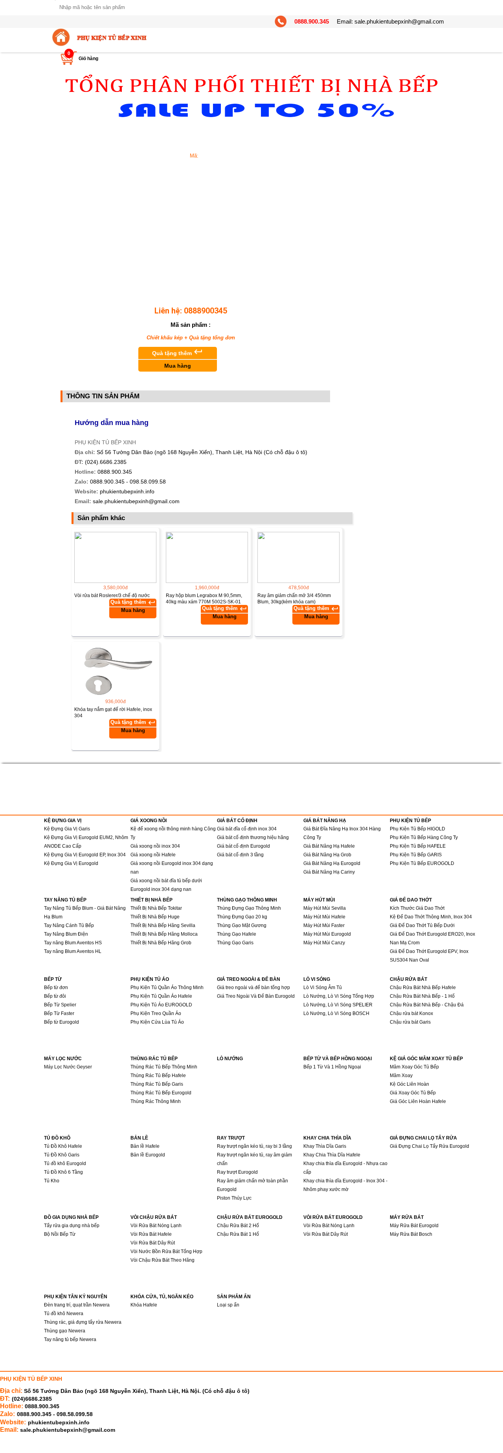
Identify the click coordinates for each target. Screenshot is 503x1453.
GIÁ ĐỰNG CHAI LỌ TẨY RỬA (423, 1138)
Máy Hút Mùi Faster (324, 925)
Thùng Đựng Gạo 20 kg (242, 917)
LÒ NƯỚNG (230, 1058)
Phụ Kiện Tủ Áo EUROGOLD (161, 1005)
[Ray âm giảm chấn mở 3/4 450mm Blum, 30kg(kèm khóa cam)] (298, 557)
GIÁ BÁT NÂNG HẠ (324, 820)
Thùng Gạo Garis (235, 942)
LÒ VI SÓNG (316, 979)
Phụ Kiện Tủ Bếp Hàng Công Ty (424, 837)
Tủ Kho (51, 1181)
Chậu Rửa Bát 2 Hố (238, 1225)
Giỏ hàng (88, 58)
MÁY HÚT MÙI (319, 900)
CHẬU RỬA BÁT (408, 979)
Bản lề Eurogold (147, 1155)
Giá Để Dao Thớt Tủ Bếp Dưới (422, 925)
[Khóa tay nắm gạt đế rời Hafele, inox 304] (115, 671)
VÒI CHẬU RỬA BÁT (153, 1217)
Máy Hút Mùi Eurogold (327, 934)
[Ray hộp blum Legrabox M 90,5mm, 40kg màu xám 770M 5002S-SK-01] (207, 557)
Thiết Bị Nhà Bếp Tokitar (156, 908)
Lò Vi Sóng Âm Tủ (322, 987)
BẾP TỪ (53, 979)
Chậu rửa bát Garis (410, 1022)
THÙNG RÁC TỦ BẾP (154, 1058)
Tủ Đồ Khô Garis (61, 1155)
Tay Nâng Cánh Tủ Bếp (69, 925)
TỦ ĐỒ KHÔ (57, 1138)
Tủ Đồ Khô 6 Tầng (63, 1172)
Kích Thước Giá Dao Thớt (417, 908)
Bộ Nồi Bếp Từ (59, 1234)
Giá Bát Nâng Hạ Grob (327, 855)
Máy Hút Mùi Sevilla (324, 908)
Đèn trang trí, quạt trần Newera (77, 1305)
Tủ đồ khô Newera (63, 1313)
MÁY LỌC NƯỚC (63, 1058)
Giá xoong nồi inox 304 (155, 846)
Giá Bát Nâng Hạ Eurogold (331, 863)
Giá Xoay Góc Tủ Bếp (413, 1093)
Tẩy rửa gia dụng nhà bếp (71, 1225)
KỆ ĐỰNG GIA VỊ (62, 820)
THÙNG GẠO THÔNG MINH (247, 900)
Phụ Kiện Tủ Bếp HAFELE (418, 846)
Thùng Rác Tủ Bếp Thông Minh (163, 1067)
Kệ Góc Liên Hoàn (409, 1084)
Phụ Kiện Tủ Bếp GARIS (416, 855)
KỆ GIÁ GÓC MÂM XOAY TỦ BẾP (426, 1058)
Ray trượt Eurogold (237, 1172)
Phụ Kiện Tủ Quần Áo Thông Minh (167, 987)
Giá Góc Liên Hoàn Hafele (418, 1101)
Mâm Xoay (401, 1075)
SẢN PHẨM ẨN (234, 1296)
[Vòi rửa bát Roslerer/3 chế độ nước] (115, 557)
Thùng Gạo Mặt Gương (241, 925)
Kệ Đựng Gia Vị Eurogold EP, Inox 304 (85, 855)
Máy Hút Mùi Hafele (324, 917)
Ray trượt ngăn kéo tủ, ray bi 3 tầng (254, 1146)
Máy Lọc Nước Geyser (68, 1067)
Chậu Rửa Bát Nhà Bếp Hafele (423, 987)
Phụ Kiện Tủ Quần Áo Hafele (161, 996)
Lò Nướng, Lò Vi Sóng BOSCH (336, 1013)
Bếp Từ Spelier (60, 1005)
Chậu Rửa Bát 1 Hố (238, 1234)
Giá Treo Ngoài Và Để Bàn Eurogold (256, 996)
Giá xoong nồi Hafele (153, 855)
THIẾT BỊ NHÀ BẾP (151, 900)
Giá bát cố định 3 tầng (240, 855)
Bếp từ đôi (55, 996)
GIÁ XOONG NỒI (148, 820)
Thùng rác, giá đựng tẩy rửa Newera (82, 1322)
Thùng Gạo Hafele (236, 934)
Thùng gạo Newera (64, 1331)
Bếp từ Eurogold (61, 1022)
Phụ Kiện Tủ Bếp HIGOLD (417, 829)
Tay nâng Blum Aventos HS (73, 942)
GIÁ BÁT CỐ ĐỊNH (237, 820)
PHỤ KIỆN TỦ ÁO (149, 979)
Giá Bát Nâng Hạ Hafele (329, 846)
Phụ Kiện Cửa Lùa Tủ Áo (157, 1022)
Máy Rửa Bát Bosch (411, 1234)
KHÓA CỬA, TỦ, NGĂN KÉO (161, 1296)
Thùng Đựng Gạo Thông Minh (249, 908)
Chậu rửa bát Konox (411, 1013)
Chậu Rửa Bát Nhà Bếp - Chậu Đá (427, 1005)
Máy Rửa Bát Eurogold (414, 1225)
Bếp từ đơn (56, 987)
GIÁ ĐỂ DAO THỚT (411, 900)
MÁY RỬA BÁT (407, 1217)
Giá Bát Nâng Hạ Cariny (329, 872)
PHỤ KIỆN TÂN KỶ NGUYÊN (75, 1296)
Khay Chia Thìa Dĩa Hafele (331, 1155)
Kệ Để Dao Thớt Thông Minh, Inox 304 (431, 917)
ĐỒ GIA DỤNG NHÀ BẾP (71, 1217)
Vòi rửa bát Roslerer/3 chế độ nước (112, 595)
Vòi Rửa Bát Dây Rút (152, 1243)
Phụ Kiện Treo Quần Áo (155, 1013)
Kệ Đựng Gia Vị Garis (67, 829)
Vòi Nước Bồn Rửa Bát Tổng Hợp (166, 1251)
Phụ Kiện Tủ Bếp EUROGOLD (422, 863)
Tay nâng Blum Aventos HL (72, 951)
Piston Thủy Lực (234, 1198)
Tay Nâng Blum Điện (66, 934)
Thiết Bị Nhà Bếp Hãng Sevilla (162, 925)
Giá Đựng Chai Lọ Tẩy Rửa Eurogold (429, 1146)
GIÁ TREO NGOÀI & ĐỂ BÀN (248, 979)
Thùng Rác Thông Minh (155, 1101)
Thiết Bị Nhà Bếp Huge (155, 917)
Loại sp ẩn (228, 1305)
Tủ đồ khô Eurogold (65, 1163)
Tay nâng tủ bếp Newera (70, 1339)
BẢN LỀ (139, 1138)
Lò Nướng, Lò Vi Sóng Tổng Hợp (338, 996)
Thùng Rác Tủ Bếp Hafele (158, 1075)
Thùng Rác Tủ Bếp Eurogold (160, 1093)
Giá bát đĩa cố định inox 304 (247, 829)
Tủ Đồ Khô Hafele (63, 1146)
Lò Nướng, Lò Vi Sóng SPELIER (338, 1005)
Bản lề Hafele (145, 1146)
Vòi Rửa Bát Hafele (151, 1234)
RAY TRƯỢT (231, 1138)
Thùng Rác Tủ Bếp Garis (156, 1084)
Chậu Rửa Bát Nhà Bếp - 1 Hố (422, 996)
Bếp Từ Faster (59, 1013)
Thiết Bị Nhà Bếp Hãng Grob (160, 942)
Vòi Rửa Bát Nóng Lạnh (156, 1225)
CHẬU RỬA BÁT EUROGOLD (250, 1217)
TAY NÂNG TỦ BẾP (65, 900)
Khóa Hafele (143, 1305)
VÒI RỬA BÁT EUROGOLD (333, 1217)
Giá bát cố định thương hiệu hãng (253, 837)
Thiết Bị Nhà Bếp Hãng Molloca (164, 934)
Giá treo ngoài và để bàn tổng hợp (253, 987)
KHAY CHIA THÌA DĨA (327, 1138)
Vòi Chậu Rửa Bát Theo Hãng (162, 1260)
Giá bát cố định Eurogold (243, 846)
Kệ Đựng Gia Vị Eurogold (71, 863)
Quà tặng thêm (177, 358)
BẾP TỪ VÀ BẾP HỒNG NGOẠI (337, 1058)
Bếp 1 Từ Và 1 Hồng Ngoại (332, 1067)
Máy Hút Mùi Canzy (324, 942)
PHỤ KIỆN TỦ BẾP (410, 820)
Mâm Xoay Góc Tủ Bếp (414, 1067)
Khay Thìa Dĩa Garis (324, 1146)
